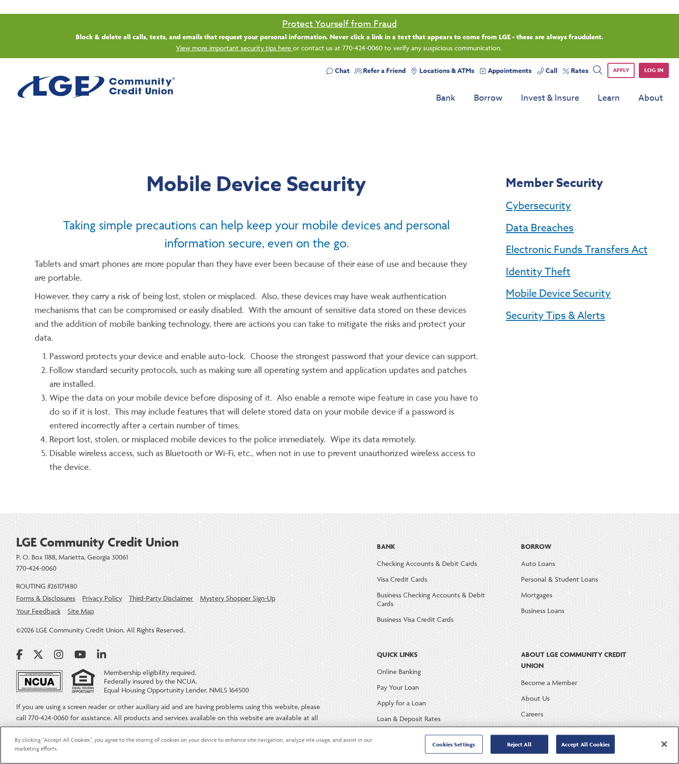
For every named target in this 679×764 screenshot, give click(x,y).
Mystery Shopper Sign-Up (237, 598)
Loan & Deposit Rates (409, 718)
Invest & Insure (550, 98)
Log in (653, 69)
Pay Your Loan (398, 687)
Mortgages (536, 594)
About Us (535, 698)
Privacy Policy (102, 598)
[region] (339, 745)
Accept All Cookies (585, 744)
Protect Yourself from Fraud (339, 24)
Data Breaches (540, 228)
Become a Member (549, 682)
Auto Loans (538, 563)
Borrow (488, 98)
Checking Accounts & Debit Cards (427, 563)
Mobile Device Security (558, 293)
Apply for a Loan (401, 702)
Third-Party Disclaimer (161, 598)
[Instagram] (58, 655)
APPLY (621, 69)
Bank (445, 98)
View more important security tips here (234, 47)
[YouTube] (80, 655)
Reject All (519, 744)
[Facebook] (19, 655)
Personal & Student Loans (559, 579)
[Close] (664, 744)
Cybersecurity (538, 206)
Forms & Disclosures (45, 598)
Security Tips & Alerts (555, 315)
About (650, 98)
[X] (38, 655)
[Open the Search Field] (597, 70)
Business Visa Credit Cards (415, 619)
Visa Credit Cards (402, 579)
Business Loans (542, 610)
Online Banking (399, 671)
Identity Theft (538, 272)
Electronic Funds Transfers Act (577, 249)
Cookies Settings (453, 744)
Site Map (80, 611)
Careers (532, 714)
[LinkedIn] (101, 655)
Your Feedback (38, 611)
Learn (609, 98)
